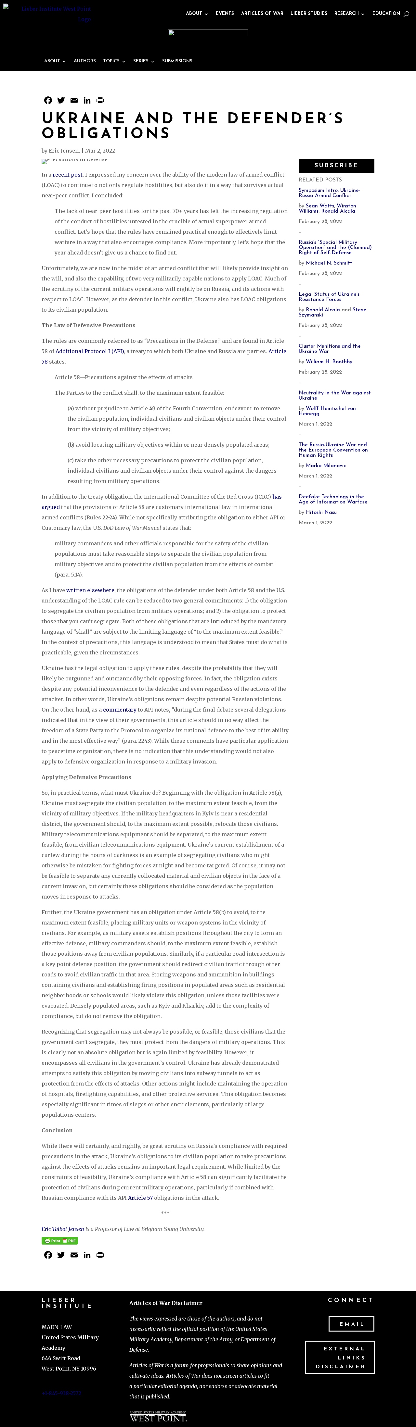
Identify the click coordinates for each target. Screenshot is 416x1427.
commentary (119, 709)
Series (141, 61)
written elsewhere (90, 590)
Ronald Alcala (338, 211)
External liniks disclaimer (341, 1357)
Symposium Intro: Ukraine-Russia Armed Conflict (329, 193)
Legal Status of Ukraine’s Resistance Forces (329, 297)
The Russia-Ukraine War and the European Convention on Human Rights (333, 450)
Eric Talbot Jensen (63, 1229)
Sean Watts (320, 206)
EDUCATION (386, 13)
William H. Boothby (329, 362)
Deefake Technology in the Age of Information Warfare (333, 499)
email (352, 1324)
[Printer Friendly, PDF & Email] (60, 1239)
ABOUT (194, 13)
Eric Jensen (64, 150)
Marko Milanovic (326, 465)
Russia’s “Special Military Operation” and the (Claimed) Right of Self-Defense (335, 247)
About (52, 61)
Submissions (177, 61)
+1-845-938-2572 (61, 1393)
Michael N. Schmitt (329, 263)
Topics (111, 61)
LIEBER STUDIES (309, 13)
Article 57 (140, 1198)
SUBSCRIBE (336, 166)
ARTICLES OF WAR (262, 13)
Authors (85, 61)
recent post (68, 174)
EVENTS (225, 13)
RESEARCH (346, 13)
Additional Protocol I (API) (90, 351)
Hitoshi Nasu (321, 512)
